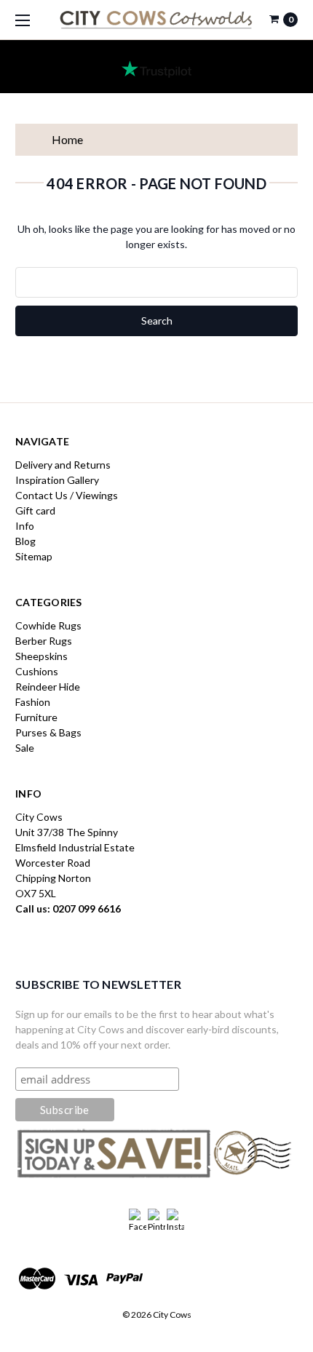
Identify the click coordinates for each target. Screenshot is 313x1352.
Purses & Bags (48, 732)
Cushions (36, 671)
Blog (25, 541)
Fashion (32, 702)
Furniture (36, 717)
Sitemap (33, 556)
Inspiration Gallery (57, 480)
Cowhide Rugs (48, 625)
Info (24, 526)
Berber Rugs (43, 641)
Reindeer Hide (47, 686)
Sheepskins (41, 656)
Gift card (35, 510)
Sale (24, 747)
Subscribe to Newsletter (98, 984)
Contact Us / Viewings (66, 495)
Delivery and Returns (63, 464)
